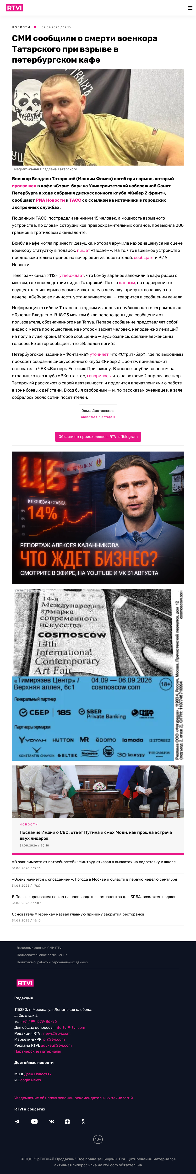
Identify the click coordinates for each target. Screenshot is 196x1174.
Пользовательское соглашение (42, 955)
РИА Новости (50, 200)
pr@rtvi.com (54, 1039)
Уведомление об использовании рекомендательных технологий (73, 1098)
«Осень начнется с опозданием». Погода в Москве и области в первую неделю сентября (94, 879)
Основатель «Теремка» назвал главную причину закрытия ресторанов (78, 914)
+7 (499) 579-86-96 (39, 1021)
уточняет (99, 354)
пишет (83, 250)
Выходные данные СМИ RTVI (39, 948)
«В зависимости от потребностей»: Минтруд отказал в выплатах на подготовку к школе (94, 862)
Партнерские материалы (37, 1051)
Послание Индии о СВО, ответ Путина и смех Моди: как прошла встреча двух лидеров (96, 835)
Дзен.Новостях (38, 1074)
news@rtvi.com (57, 1033)
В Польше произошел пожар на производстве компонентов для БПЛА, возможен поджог (94, 896)
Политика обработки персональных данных (52, 962)
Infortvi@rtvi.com (69, 1027)
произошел (24, 185)
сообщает (144, 257)
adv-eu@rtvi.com (56, 1045)
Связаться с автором (98, 417)
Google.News (29, 1080)
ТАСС (75, 200)
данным (127, 282)
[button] (190, 8)
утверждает (71, 275)
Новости (21, 27)
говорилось (99, 375)
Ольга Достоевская (98, 411)
